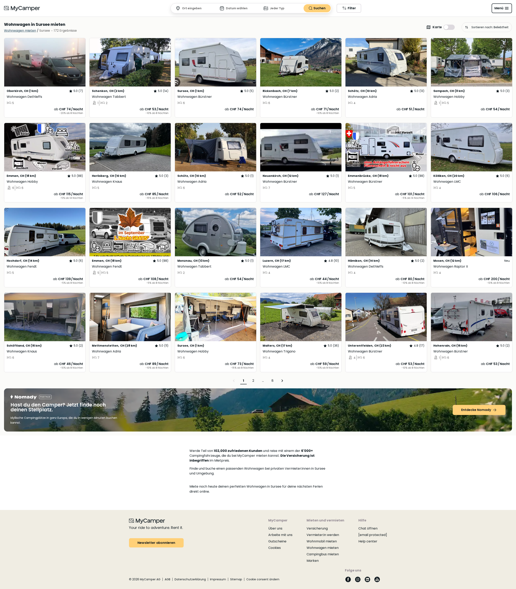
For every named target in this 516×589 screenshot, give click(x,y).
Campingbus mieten (323, 554)
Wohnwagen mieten (323, 547)
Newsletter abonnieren (156, 542)
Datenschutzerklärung (190, 579)
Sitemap (236, 579)
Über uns (275, 528)
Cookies (274, 547)
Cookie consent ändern (262, 579)
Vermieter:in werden (323, 535)
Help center (367, 541)
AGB (167, 579)
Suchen (319, 8)
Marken (313, 560)
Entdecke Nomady (476, 410)
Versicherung (317, 528)
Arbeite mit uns (280, 535)
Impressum (218, 579)
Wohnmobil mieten (322, 541)
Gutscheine (277, 541)
